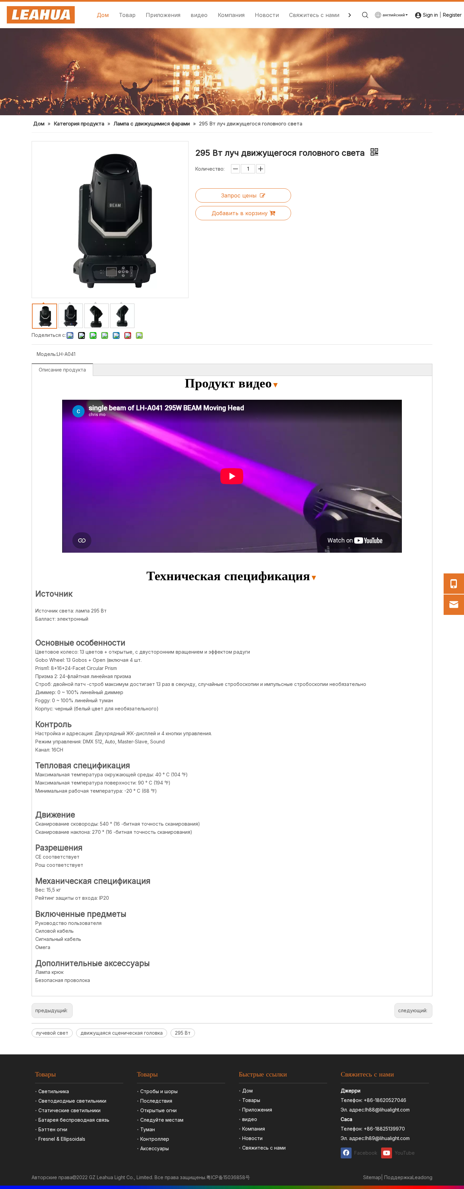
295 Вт (183, 1033)
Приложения (163, 15)
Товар (127, 15)
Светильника (53, 1091)
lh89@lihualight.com (387, 1138)
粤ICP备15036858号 (228, 1177)
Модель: (47, 354)
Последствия (156, 1101)
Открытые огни (158, 1110)
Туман (147, 1129)
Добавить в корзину (240, 213)
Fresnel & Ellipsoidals (61, 1139)
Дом (103, 15)
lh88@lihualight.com (387, 1110)
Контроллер (154, 1139)
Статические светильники (69, 1110)
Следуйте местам (161, 1120)
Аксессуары (154, 1148)
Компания (231, 15)
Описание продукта (62, 370)
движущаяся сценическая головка (122, 1033)
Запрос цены (238, 195)
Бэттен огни (52, 1129)
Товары (251, 1100)
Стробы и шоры (159, 1091)
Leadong (422, 1177)
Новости (267, 15)
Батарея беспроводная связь (73, 1120)
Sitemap (372, 1177)
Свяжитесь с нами (314, 15)
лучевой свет (52, 1033)
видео (199, 15)
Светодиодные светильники (72, 1101)
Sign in (430, 15)
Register (452, 15)
